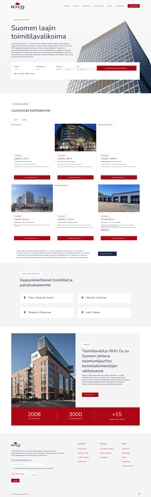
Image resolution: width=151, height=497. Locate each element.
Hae (77, 66)
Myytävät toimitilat (105, 453)
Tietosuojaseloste (127, 466)
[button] (107, 254)
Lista (15, 120)
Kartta (24, 120)
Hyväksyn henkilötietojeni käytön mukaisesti (34, 468)
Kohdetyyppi (40, 66)
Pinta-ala (59, 66)
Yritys (124, 444)
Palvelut (103, 444)
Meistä (124, 457)
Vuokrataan (21, 74)
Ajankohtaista (126, 453)
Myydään (31, 74)
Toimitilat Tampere (83, 457)
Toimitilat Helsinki (83, 453)
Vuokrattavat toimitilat (106, 449)
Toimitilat (81, 444)
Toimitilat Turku (82, 449)
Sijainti (17, 66)
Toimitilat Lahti (82, 462)
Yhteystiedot (126, 462)
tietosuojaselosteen (40, 468)
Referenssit (125, 449)
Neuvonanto (103, 457)
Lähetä (15, 481)
